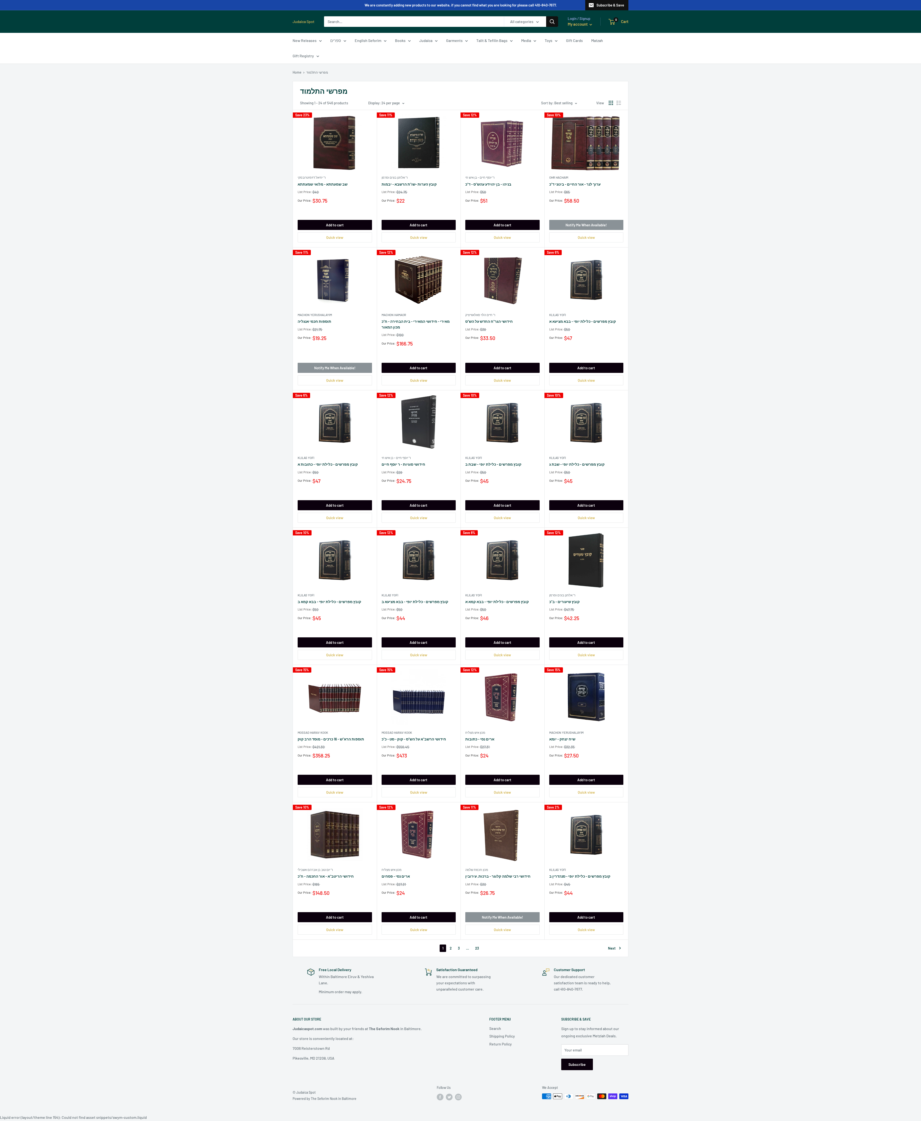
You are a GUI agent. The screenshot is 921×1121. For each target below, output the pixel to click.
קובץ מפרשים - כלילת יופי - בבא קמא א (497, 601)
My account (578, 24)
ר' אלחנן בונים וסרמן (395, 177)
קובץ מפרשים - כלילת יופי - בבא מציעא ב (415, 601)
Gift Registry (303, 55)
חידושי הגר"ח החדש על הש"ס (489, 321)
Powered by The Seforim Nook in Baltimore (324, 1099)
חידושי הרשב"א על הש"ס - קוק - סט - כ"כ (414, 739)
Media (526, 40)
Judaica (425, 40)
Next (612, 948)
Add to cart (335, 225)
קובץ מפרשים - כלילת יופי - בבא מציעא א (582, 321)
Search (495, 1028)
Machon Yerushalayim (315, 315)
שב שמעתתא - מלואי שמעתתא (323, 184)
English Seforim (368, 40)
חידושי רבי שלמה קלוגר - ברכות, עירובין (498, 876)
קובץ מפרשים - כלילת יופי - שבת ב (493, 464)
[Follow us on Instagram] (458, 1096)
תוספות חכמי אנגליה (314, 321)
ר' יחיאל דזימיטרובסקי (312, 177)
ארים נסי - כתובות (479, 739)
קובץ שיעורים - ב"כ (564, 601)
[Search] (552, 21)
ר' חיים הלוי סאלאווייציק (480, 315)
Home (297, 72)
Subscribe (577, 1064)
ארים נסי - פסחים (396, 876)
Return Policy (500, 1044)
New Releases (305, 40)
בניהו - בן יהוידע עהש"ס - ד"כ (488, 184)
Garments (454, 40)
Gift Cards (574, 40)
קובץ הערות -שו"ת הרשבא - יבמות (409, 184)
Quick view (334, 237)
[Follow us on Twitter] (449, 1096)
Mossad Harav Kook (313, 732)
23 (477, 948)
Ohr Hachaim (558, 177)
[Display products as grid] (611, 103)
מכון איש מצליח (475, 732)
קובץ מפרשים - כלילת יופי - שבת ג (577, 464)
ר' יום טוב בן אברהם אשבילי (315, 870)
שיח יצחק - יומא (562, 739)
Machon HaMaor (394, 315)
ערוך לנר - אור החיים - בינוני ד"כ (575, 184)
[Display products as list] (619, 103)
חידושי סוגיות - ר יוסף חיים (403, 464)
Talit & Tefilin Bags (492, 40)
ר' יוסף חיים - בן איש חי (480, 177)
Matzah (597, 40)
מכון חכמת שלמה (476, 870)
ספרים (335, 40)
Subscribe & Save (610, 5)
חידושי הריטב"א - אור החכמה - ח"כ (326, 876)
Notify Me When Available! (586, 225)
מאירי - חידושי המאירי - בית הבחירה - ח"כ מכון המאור (416, 324)
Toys (548, 40)
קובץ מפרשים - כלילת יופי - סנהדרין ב (579, 876)
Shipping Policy (502, 1036)
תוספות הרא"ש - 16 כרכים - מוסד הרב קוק (331, 739)
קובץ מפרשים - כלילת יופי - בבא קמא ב (329, 601)
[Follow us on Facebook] (440, 1096)
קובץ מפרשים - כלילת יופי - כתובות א (328, 464)
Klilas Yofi (557, 315)
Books (400, 40)
